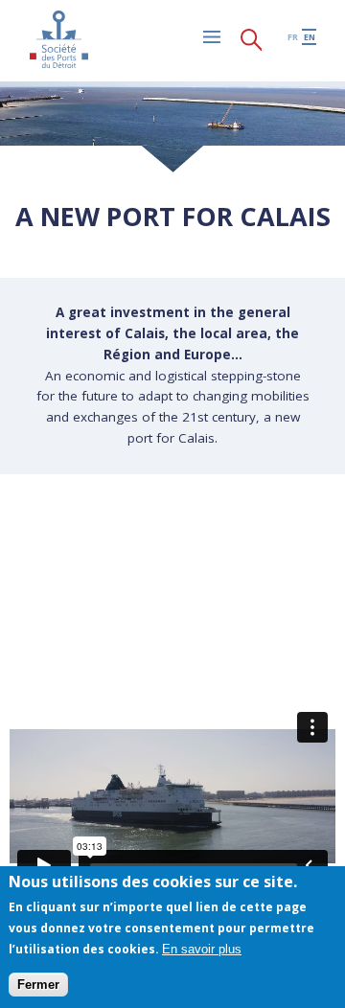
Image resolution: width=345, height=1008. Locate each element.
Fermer (38, 984)
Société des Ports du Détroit (58, 39)
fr (293, 37)
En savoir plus (202, 949)
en (309, 37)
